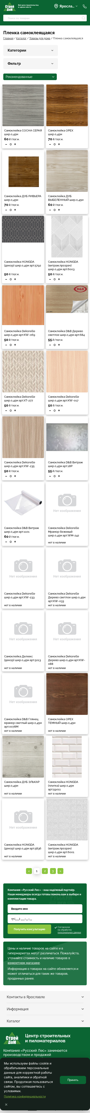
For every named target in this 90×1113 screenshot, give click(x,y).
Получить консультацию (29, 929)
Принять (73, 1080)
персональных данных (69, 932)
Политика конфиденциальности (25, 1096)
